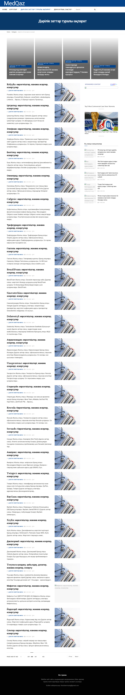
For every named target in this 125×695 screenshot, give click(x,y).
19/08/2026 (41, 78)
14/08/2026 (69, 78)
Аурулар (13, 9)
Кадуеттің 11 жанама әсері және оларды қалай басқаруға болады (104, 72)
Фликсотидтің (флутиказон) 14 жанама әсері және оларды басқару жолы (108, 198)
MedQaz (14, 3)
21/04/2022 (28, 90)
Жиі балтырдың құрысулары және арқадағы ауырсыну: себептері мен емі (107, 163)
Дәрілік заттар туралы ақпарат (36, 9)
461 (36, 656)
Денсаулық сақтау (63, 9)
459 (29, 656)
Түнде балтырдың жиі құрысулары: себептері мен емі (107, 186)
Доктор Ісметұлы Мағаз (15, 90)
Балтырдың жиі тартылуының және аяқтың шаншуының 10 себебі (108, 175)
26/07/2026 (97, 78)
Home (4, 9)
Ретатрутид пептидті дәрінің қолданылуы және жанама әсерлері (20, 72)
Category (14, 32)
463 (43, 656)
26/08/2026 (13, 78)
